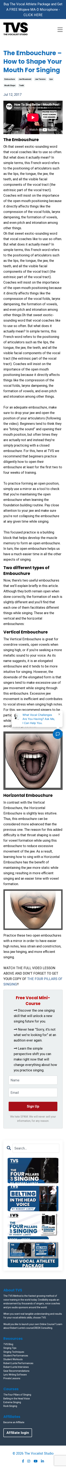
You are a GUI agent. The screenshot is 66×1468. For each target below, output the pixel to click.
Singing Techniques (13, 1352)
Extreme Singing (12, 1402)
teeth (21, 85)
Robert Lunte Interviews (16, 1367)
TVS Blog (8, 1344)
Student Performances (15, 1355)
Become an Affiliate (13, 1422)
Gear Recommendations (16, 1371)
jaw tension (40, 79)
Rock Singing (10, 1406)
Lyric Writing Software (15, 1374)
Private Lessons (11, 1378)
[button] (33, 1170)
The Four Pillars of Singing (17, 1394)
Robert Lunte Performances (18, 1363)
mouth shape (9, 85)
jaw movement (25, 79)
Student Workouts (13, 1359)
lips (51, 79)
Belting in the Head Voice (16, 1398)
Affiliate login (17, 1433)
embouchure (9, 79)
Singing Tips (9, 1348)
